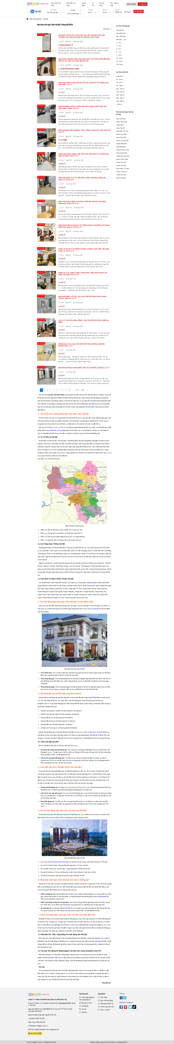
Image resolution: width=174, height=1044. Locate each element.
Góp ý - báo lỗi (105, 1010)
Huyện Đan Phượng (122, 156)
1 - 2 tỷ (118, 42)
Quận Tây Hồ (120, 128)
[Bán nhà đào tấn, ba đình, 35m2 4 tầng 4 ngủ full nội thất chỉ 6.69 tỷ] (46, 138)
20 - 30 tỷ (119, 61)
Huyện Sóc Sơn (121, 162)
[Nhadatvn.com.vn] (37, 5)
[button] (128, 4)
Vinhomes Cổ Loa (56, 430)
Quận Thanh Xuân (122, 159)
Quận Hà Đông (121, 178)
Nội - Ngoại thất (114, 4)
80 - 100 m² (120, 85)
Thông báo (84, 1006)
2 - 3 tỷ (118, 46)
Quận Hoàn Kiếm (121, 122)
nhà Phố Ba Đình (94, 697)
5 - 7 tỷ (118, 52)
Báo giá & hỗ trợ (86, 1003)
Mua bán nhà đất (56, 4)
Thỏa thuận (120, 30)
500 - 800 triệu (121, 36)
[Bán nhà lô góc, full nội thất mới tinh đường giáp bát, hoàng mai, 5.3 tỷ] (46, 352)
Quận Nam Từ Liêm (122, 168)
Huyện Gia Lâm (121, 165)
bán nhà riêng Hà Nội (99, 941)
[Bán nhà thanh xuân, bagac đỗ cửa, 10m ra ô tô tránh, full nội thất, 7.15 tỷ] (46, 90)
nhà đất (96, 609)
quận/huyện (102, 896)
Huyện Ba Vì (120, 125)
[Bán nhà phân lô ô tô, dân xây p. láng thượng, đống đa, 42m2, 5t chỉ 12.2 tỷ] (46, 185)
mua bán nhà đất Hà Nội (60, 427)
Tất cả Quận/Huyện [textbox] (73, 13)
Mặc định (106, 29)
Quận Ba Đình (92, 582)
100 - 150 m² (120, 89)
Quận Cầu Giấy (121, 137)
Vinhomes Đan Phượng (60, 862)
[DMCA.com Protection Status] (35, 1034)
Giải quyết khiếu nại (106, 1003)
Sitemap (84, 1012)
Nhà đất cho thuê (71, 4)
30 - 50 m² (119, 79)
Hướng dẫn (83, 994)
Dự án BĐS (84, 4)
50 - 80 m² (119, 82)
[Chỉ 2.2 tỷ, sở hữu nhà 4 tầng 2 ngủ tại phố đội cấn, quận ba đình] (46, 328)
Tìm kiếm (139, 11)
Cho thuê (38, 11)
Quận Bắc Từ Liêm (122, 131)
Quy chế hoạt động (106, 1000)
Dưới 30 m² (120, 76)
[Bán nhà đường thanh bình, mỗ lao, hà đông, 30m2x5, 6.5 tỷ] (46, 375)
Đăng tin (143, 4)
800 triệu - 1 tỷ (121, 39)
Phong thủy (101, 4)
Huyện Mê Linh (121, 175)
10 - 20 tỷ (119, 58)
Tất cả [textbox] (90, 12)
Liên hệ (83, 1009)
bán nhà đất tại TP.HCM (95, 735)
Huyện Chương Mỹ (122, 140)
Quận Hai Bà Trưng (122, 150)
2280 (82, 390)
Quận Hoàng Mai (121, 153)
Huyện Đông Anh (121, 143)
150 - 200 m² (120, 92)
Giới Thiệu (103, 997)
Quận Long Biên (121, 134)
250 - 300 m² (120, 98)
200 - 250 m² (120, 95)
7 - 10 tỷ (119, 55)
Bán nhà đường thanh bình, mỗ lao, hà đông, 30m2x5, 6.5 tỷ (83, 368)
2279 (77, 390)
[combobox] (53, 12)
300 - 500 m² (120, 101)
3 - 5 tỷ (118, 49)
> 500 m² (119, 104)
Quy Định (101, 994)
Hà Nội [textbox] (73, 10)
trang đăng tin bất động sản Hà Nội (78, 787)
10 (69, 390)
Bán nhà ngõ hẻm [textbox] (53, 12)
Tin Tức (93, 4)
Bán (32, 11)
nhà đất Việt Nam (48, 957)
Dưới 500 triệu (120, 33)
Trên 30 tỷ (119, 64)
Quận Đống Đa (121, 147)
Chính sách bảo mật (107, 1007)
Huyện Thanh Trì (121, 171)
